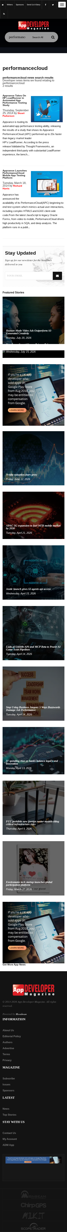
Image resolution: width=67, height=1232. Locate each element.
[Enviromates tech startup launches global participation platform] (33, 868)
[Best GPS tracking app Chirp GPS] (33, 1205)
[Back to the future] (2, 4)
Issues (6, 1084)
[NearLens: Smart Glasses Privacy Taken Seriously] (33, 353)
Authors (7, 1042)
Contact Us (9, 1133)
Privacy (7, 1060)
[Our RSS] (4, 13)
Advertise (8, 1048)
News (6, 1108)
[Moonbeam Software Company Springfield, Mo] (33, 1194)
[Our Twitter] (53, 4)
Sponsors (8, 1090)
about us (8, 1030)
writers (10, 5)
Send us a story (33, 5)
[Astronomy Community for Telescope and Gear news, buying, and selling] (33, 1226)
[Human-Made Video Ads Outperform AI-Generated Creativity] (33, 320)
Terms (6, 1054)
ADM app (8, 1144)
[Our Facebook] (45, 4)
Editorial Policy (12, 1036)
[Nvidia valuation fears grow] (33, 458)
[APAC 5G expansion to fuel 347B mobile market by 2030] (33, 515)
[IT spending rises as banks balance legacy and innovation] (33, 750)
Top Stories (9, 1114)
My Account (10, 1138)
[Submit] (53, 37)
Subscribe (9, 1078)
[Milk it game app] (33, 1216)
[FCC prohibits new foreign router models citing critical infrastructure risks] (33, 807)
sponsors (20, 5)
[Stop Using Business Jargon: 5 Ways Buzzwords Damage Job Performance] (33, 693)
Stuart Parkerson (14, 114)
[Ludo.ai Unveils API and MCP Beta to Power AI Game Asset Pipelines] (33, 632)
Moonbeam (21, 1014)
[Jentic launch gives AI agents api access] (33, 572)
